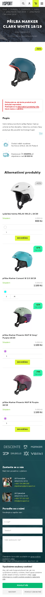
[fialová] (5, 351)
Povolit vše (22, 585)
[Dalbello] (11, 453)
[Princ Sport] (7, 3)
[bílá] (5, 227)
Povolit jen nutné (33, 592)
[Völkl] (33, 454)
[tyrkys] (5, 291)
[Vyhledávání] (23, 3)
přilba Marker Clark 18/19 (16, 12)
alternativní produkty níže (28, 107)
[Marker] (33, 447)
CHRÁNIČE (25, 9)
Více (40, 133)
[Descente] (11, 447)
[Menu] (42, 3)
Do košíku (22, 238)
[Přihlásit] (29, 3)
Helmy (36, 9)
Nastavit (12, 592)
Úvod (4, 9)
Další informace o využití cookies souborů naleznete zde (21, 577)
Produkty (14, 9)
